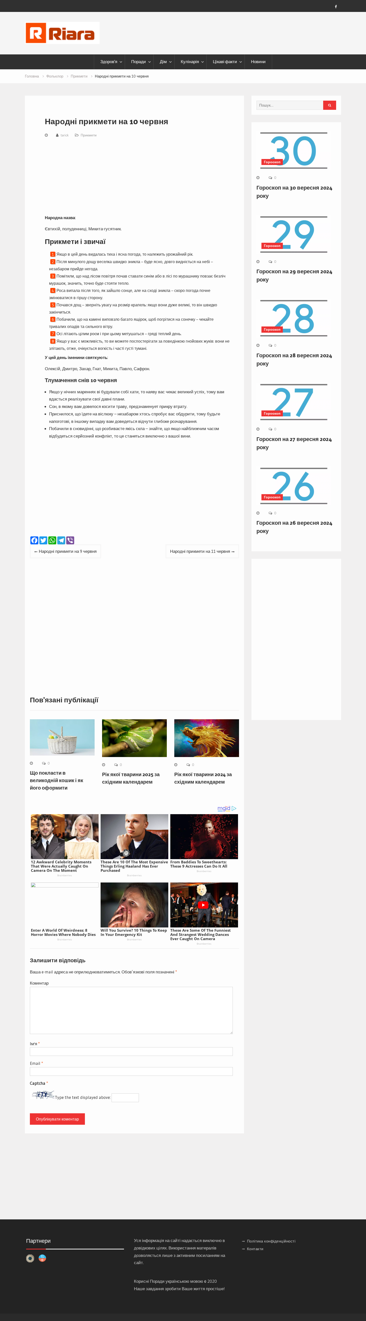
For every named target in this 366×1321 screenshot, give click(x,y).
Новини (258, 61)
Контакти (255, 1248)
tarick (65, 135)
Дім (163, 61)
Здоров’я (108, 61)
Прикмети (89, 135)
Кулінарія (190, 61)
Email (36, 1063)
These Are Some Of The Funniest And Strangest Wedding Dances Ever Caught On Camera (200, 934)
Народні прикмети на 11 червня (200, 551)
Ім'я (35, 1043)
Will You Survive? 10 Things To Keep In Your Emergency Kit (134, 932)
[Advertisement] (138, 177)
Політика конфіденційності (271, 1241)
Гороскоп (272, 162)
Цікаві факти (225, 61)
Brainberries (64, 875)
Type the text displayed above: (83, 1097)
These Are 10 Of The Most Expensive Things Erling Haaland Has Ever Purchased (134, 866)
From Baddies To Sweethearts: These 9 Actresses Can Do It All (198, 864)
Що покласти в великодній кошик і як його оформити (56, 780)
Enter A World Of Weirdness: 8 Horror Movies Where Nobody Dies (63, 932)
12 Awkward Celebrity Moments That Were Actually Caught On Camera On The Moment (61, 866)
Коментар (39, 983)
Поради (138, 61)
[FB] (336, 7)
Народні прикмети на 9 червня (68, 551)
